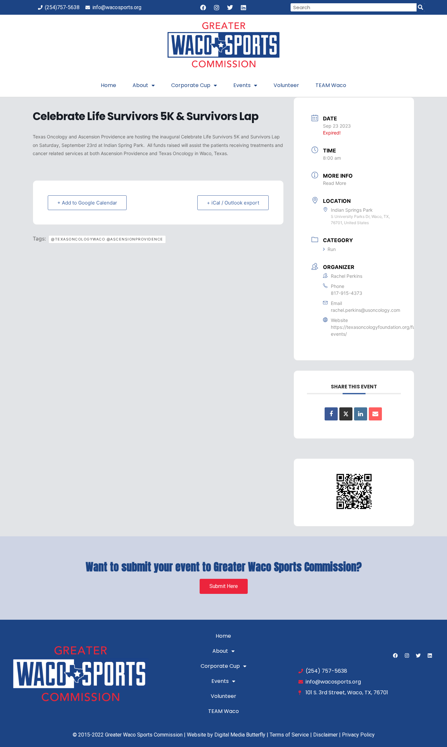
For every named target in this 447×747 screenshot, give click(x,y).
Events (242, 85)
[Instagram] (217, 7)
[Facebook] (203, 7)
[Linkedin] (243, 7)
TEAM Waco (330, 85)
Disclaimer (325, 735)
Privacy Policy (358, 735)
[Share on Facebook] (331, 413)
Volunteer (286, 85)
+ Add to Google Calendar (87, 203)
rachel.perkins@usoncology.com (365, 310)
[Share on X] (345, 413)
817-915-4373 (346, 293)
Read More (334, 183)
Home (108, 85)
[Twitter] (230, 7)
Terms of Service (289, 735)
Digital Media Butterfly (239, 735)
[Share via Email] (375, 413)
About (140, 85)
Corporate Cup (190, 85)
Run (332, 249)
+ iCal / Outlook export (233, 203)
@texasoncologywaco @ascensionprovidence (107, 239)
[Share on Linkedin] (360, 413)
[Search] (421, 7)
